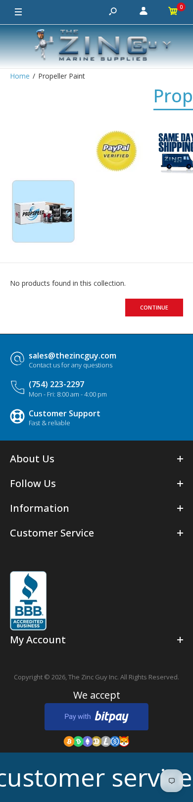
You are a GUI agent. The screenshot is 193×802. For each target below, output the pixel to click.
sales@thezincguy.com (72, 355)
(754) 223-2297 (56, 384)
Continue (154, 307)
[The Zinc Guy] (96, 46)
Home (20, 76)
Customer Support (64, 413)
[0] (173, 12)
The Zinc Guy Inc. (93, 676)
